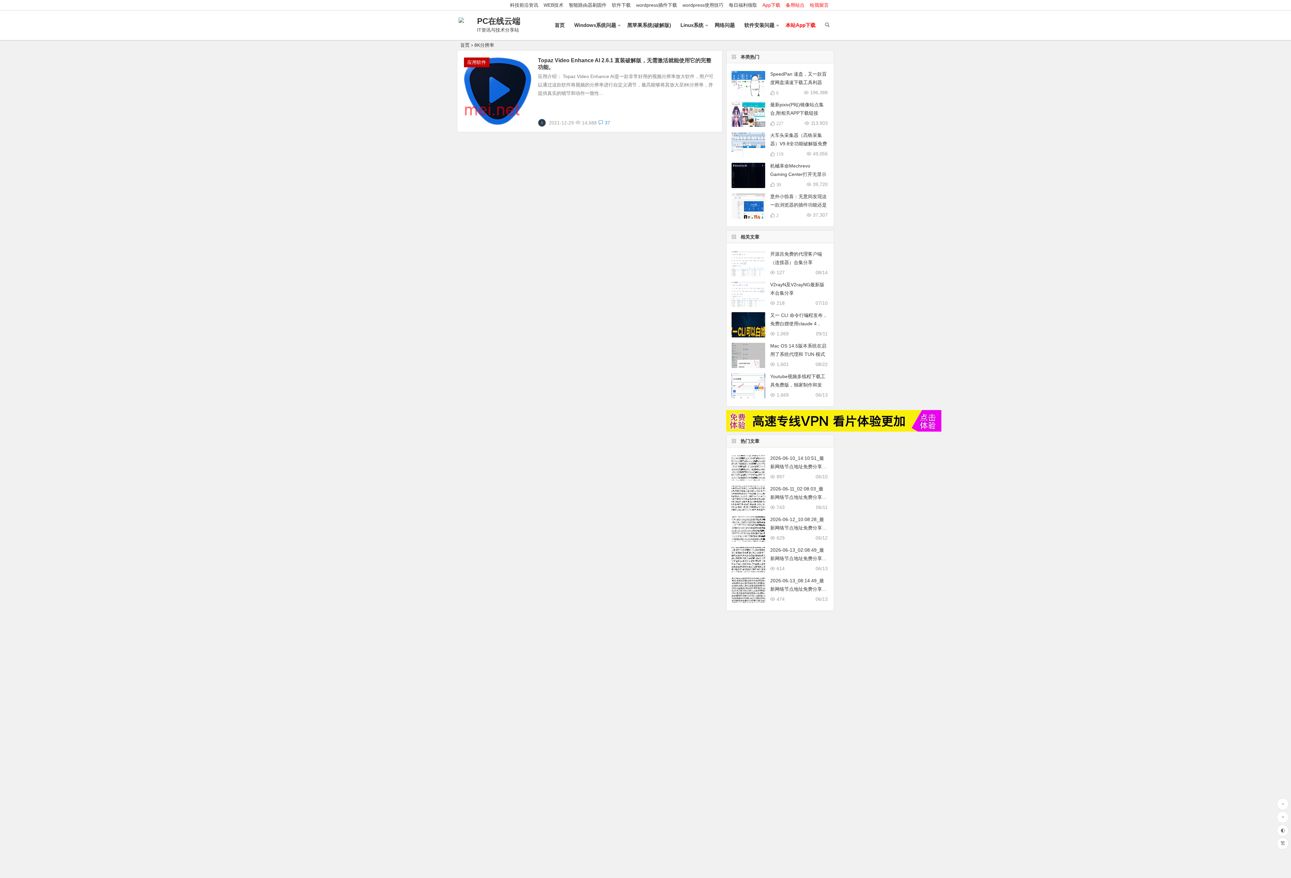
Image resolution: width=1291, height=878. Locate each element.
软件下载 (621, 5)
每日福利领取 (743, 5)
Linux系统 (692, 25)
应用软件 (476, 62)
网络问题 (725, 25)
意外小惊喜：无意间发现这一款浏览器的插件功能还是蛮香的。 (798, 205)
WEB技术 (553, 5)
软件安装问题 (759, 25)
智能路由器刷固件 (588, 5)
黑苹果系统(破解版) (649, 25)
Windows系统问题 (595, 25)
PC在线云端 (498, 21)
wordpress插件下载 (656, 5)
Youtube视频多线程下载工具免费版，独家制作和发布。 (797, 385)
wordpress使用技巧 (702, 5)
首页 (560, 25)
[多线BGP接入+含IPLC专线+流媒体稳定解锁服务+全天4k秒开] (833, 430)
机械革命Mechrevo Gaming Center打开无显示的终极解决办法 (798, 174)
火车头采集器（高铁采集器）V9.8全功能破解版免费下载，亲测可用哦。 (798, 144)
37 (607, 122)
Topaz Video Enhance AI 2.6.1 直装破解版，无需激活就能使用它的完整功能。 (624, 64)
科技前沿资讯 (524, 5)
